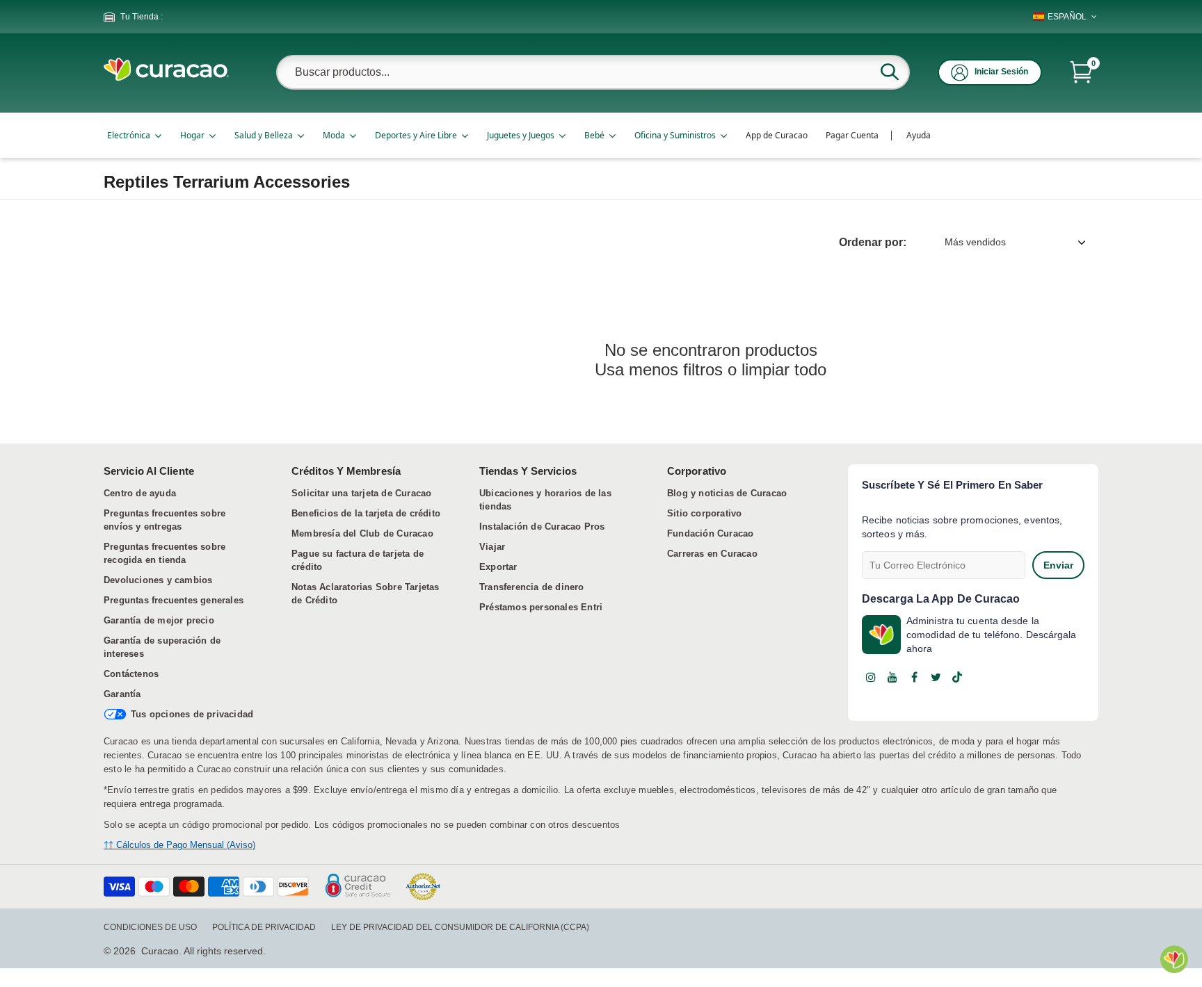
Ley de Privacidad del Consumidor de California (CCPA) (460, 927)
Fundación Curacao (710, 533)
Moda (334, 135)
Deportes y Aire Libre (416, 135)
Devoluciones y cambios (158, 580)
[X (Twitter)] (936, 677)
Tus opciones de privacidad (192, 714)
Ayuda (918, 135)
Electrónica (128, 135)
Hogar (192, 135)
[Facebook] (914, 677)
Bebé (594, 135)
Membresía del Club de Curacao (362, 533)
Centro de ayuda (140, 493)
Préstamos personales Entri (540, 607)
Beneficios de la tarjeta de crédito (365, 513)
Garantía (122, 694)
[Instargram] (871, 677)
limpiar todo (784, 369)
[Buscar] (889, 71)
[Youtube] (892, 677)
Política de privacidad (264, 927)
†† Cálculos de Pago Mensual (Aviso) (179, 845)
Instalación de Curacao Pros (541, 526)
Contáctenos (131, 674)
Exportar (498, 567)
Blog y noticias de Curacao (727, 493)
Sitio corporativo (704, 513)
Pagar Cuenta (852, 135)
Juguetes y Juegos (520, 135)
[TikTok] (957, 677)
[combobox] (593, 72)
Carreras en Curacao (712, 553)
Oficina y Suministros (675, 135)
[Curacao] (166, 77)
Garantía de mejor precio (159, 620)
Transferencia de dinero (531, 587)
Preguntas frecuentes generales (173, 600)
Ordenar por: (872, 242)
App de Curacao (777, 135)
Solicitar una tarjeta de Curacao (361, 493)
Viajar (492, 546)
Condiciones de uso (150, 927)
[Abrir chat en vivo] (1174, 959)
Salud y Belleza (263, 135)
